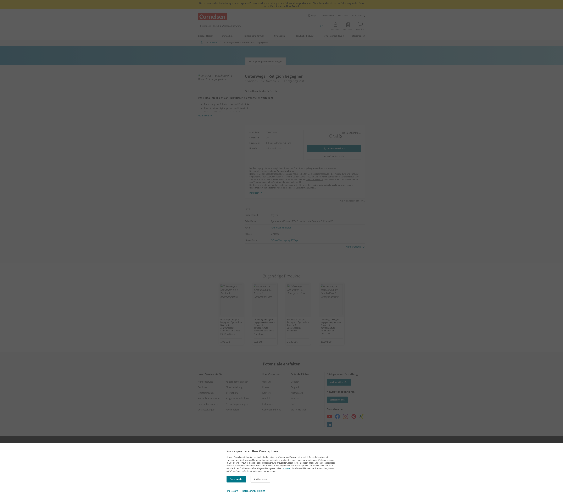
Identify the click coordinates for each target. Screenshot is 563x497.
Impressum (232, 490)
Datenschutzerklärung (253, 490)
